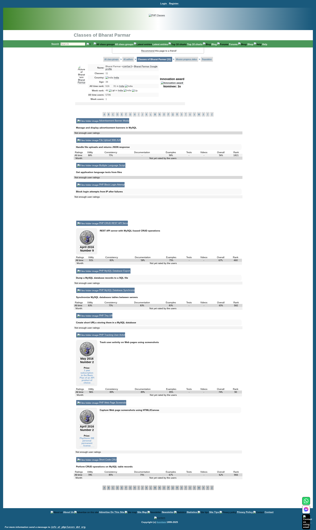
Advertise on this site (111, 512)
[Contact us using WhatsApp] (306, 502)
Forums (233, 44)
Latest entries (160, 44)
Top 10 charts (194, 44)
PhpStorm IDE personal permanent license (87, 442)
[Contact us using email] (307, 521)
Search (55, 44)
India (116, 77)
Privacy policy (245, 512)
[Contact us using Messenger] (306, 511)
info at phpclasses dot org (68, 527)
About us (68, 512)
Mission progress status (186, 59)
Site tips (214, 512)
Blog (214, 44)
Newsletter (168, 512)
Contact (269, 512)
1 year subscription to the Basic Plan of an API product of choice (87, 376)
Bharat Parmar (81, 81)
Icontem (161, 522)
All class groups (124, 44)
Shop (250, 44)
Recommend (148, 50)
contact (127, 66)
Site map (142, 512)
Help (264, 44)
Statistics (192, 512)
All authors (128, 59)
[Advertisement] (211, 91)
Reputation (207, 59)
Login (163, 3)
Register (173, 3)
